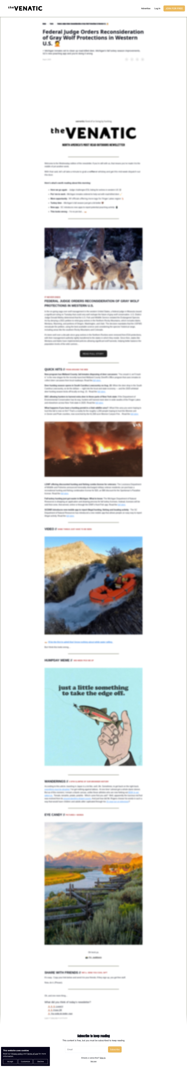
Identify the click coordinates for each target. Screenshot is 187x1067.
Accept (10, 1061)
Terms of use (32, 1053)
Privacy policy (17, 1053)
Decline (40, 1061)
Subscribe (115, 1049)
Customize (25, 1061)
